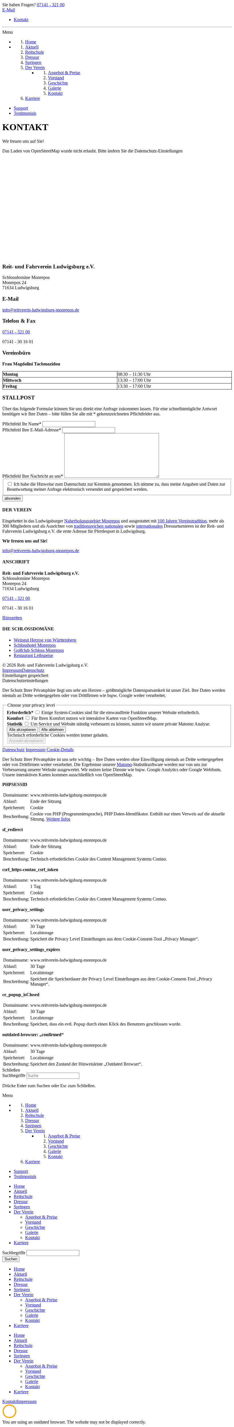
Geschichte (35, 1227)
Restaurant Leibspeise (33, 655)
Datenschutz (33, 670)
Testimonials (25, 113)
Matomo (124, 764)
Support (21, 108)
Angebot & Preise (41, 1217)
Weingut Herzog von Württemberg (45, 640)
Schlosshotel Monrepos (35, 645)
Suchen (11, 1259)
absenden (13, 498)
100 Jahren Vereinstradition (182, 520)
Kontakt (21, 19)
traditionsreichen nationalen (98, 526)
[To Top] (9, 1416)
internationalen (149, 526)
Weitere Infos (58, 819)
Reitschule (23, 1196)
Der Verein (23, 1211)
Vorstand (33, 1222)
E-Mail (8, 9)
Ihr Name (21, 423)
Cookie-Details (60, 749)
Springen (22, 1206)
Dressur (21, 1201)
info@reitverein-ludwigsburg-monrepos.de (40, 309)
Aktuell (20, 1191)
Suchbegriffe (13, 1075)
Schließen (11, 1070)
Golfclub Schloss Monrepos (39, 650)
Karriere (21, 1242)
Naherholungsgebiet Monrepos (92, 520)
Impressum (12, 670)
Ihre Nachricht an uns (32, 476)
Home (19, 1186)
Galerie (31, 1232)
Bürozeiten (12, 617)
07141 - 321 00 (50, 4)
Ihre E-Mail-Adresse (31, 429)
